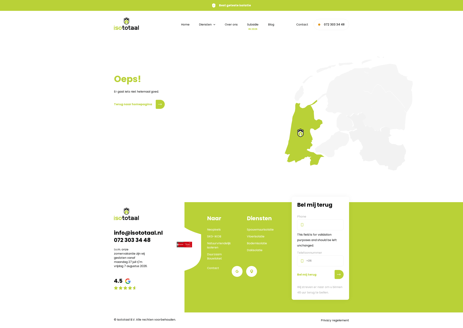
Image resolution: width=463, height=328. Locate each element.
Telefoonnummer (309, 253)
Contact (302, 24)
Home (185, 24)
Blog (271, 24)
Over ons (231, 24)
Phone (301, 216)
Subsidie (252, 24)
